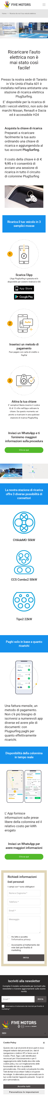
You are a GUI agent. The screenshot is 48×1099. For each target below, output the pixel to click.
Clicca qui (24, 450)
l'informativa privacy (21, 939)
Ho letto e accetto (21, 938)
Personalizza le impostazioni (24, 1092)
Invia (26, 957)
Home (4, 13)
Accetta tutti (24, 1086)
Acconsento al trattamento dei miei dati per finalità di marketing (25, 947)
